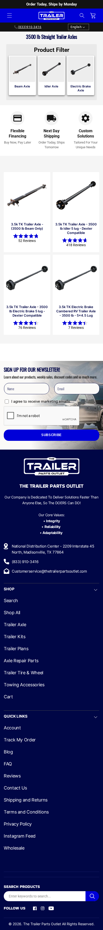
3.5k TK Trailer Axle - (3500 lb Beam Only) (27, 226)
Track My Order (20, 740)
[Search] (92, 896)
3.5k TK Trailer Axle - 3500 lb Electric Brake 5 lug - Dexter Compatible (27, 311)
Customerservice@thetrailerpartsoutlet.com (49, 571)
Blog (8, 752)
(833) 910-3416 (25, 561)
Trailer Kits (15, 636)
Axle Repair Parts (21, 660)
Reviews (12, 776)
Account (12, 728)
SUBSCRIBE (51, 435)
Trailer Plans (16, 648)
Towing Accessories (24, 685)
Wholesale (14, 848)
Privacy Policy (18, 824)
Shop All (12, 612)
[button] (9, 15)
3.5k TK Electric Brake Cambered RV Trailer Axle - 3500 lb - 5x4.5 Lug (76, 311)
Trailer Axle (15, 624)
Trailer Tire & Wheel (23, 673)
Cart (8, 697)
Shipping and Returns (26, 800)
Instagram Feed (20, 836)
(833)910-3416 (30, 27)
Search (11, 600)
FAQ (8, 764)
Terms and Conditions (26, 812)
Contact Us (15, 788)
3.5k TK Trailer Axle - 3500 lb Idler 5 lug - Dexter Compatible (76, 228)
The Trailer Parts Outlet (42, 924)
